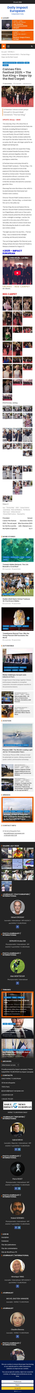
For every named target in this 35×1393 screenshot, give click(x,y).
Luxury (15, 20)
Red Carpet (6, 512)
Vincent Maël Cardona (9, 514)
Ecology (6, 557)
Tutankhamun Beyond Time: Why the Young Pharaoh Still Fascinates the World (16, 636)
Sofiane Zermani (15, 512)
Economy (16, 31)
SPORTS (11, 594)
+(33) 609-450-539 (10, 835)
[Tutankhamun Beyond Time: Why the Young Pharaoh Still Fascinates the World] (17, 619)
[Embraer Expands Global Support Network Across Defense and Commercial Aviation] (7, 770)
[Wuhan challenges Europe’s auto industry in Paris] (17, 660)
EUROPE (23, 31)
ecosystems (14, 557)
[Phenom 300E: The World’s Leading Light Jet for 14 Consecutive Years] (17, 735)
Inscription (5, 1237)
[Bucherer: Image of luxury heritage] (6, 35)
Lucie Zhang (6, 509)
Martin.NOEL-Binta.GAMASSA (23, 1004)
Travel (28, 557)
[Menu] (8, 46)
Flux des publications (8, 1245)
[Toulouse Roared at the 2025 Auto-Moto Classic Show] (7, 711)
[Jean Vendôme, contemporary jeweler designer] (6, 24)
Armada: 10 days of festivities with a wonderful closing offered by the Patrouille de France (17, 816)
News (20, 20)
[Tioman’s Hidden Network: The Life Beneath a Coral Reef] (17, 550)
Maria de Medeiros (16, 509)
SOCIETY (25, 626)
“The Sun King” (10, 507)
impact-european (21, 1069)
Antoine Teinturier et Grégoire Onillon (14, 1036)
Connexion (5, 1241)
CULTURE (20, 62)
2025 (17, 507)
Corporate (26, 779)
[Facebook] (17, 926)
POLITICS (12, 1049)
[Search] (32, 46)
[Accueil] (4, 46)
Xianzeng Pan (21, 514)
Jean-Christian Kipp (19, 1056)
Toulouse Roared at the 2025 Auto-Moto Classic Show (22, 712)
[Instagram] (19, 1149)
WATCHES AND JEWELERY (19, 22)
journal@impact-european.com (14, 833)
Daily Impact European (17, 9)
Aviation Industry (10, 745)
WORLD (15, 35)
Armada (7, 811)
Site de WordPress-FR (9, 1252)
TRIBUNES (21, 997)
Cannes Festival (24, 507)
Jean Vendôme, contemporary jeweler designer (20, 25)
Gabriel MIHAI (8, 83)
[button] (8, 46)
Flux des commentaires (9, 1248)
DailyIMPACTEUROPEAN (10, 1072)
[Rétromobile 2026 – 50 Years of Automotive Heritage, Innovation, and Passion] (7, 697)
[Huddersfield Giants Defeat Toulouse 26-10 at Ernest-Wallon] (17, 584)
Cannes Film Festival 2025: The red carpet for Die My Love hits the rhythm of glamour (10, 523)
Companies (18, 779)
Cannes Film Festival (10, 62)
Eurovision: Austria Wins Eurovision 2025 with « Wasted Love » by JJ (25, 523)
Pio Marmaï (26, 509)
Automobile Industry (11, 667)
